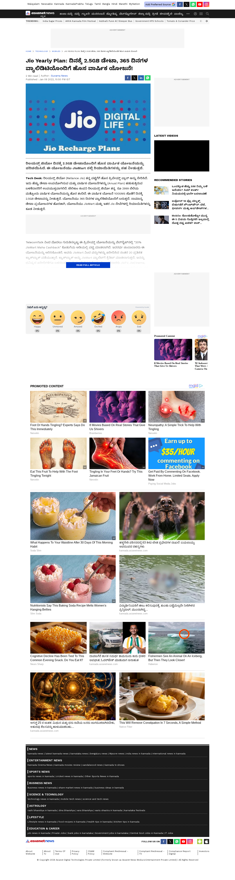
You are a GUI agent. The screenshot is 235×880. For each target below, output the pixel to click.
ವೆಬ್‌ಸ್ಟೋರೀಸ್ (127, 13)
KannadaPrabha (75, 4)
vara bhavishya (85, 810)
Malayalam (33, 4)
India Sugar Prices (52, 21)
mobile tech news (71, 799)
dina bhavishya (67, 810)
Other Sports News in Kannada (102, 776)
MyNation (134, 4)
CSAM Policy (91, 852)
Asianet (40, 841)
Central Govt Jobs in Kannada (146, 833)
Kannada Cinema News (40, 765)
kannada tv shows (114, 765)
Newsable (47, 4)
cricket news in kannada (69, 776)
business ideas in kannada (109, 787)
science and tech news (96, 799)
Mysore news (116, 753)
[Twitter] (186, 4)
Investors (204, 851)
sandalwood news (92, 765)
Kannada (59, 4)
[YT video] (200, 4)
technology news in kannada (43, 799)
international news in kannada (168, 753)
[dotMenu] (188, 13)
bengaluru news (98, 753)
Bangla (106, 4)
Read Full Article (88, 265)
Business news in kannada (42, 787)
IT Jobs (169, 833)
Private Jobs (59, 833)
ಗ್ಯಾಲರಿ (86, 13)
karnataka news (79, 753)
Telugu (89, 4)
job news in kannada (39, 833)
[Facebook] (180, 4)
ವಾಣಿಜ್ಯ (178, 13)
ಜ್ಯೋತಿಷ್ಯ (111, 13)
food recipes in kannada (71, 821)
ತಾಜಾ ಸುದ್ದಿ (66, 13)
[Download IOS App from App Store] (206, 841)
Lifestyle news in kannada (42, 821)
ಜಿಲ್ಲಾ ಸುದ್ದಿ (144, 13)
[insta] (206, 4)
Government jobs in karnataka (111, 833)
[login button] (196, 13)
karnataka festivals (134, 810)
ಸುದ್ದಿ (77, 13)
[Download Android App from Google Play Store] (200, 841)
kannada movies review (67, 765)
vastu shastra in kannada (108, 810)
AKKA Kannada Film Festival (80, 21)
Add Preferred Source (158, 4)
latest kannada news (56, 753)
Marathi (123, 4)
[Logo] (41, 14)
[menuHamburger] (201, 13)
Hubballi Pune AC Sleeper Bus (115, 21)
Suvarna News (59, 75)
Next (206, 21)
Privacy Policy (75, 852)
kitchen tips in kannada (126, 821)
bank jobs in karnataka (80, 833)
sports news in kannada (41, 776)
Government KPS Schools (149, 21)
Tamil (97, 4)
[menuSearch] (207, 13)
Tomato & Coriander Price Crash (184, 21)
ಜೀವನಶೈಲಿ (166, 13)
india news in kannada (138, 753)
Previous (201, 21)
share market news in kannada (76, 787)
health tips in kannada (99, 821)
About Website (30, 852)
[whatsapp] (193, 4)
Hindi (114, 4)
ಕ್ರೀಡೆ (155, 13)
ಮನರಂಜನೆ (97, 13)
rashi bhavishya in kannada (42, 810)
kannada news (35, 753)
